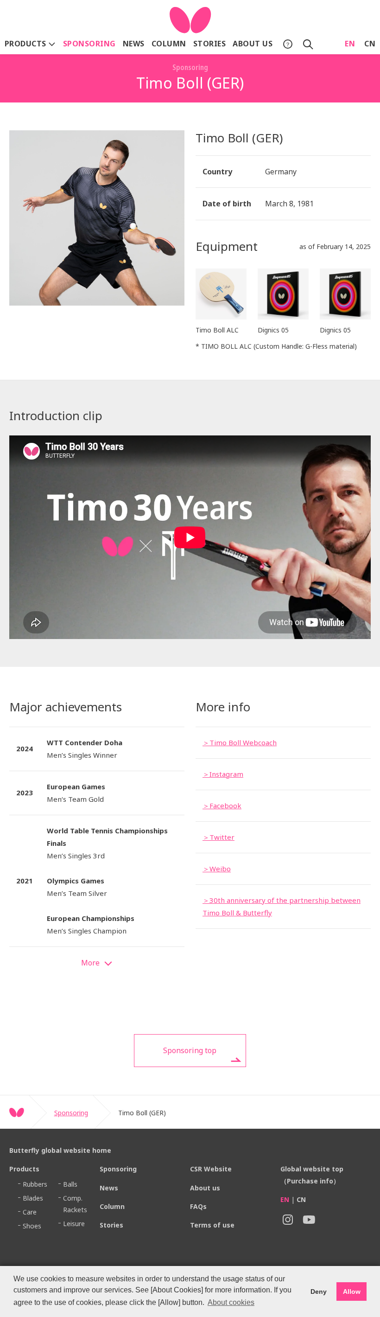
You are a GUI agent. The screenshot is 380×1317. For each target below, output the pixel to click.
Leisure (74, 1223)
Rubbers (35, 1184)
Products (26, 43)
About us (252, 43)
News (134, 43)
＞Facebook (222, 805)
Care (30, 1212)
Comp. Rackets (75, 1204)
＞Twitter (218, 837)
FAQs (198, 1206)
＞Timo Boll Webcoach (240, 742)
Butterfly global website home (60, 1150)
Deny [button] (318, 1291)
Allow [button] (352, 1291)
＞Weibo (217, 868)
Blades (33, 1198)
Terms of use (212, 1225)
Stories (209, 43)
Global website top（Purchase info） (311, 1174)
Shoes (32, 1225)
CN (369, 43)
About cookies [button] (231, 1302)
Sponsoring (89, 43)
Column (169, 43)
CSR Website (211, 1168)
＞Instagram (223, 774)
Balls (70, 1184)
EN (350, 43)
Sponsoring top (189, 1050)
